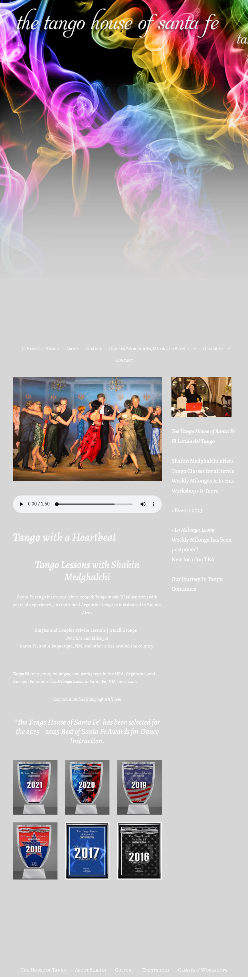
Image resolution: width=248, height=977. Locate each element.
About (72, 348)
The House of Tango (38, 348)
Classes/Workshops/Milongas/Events (149, 348)
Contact (124, 360)
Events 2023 (188, 510)
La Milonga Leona (194, 530)
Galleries (213, 348)
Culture (93, 348)
